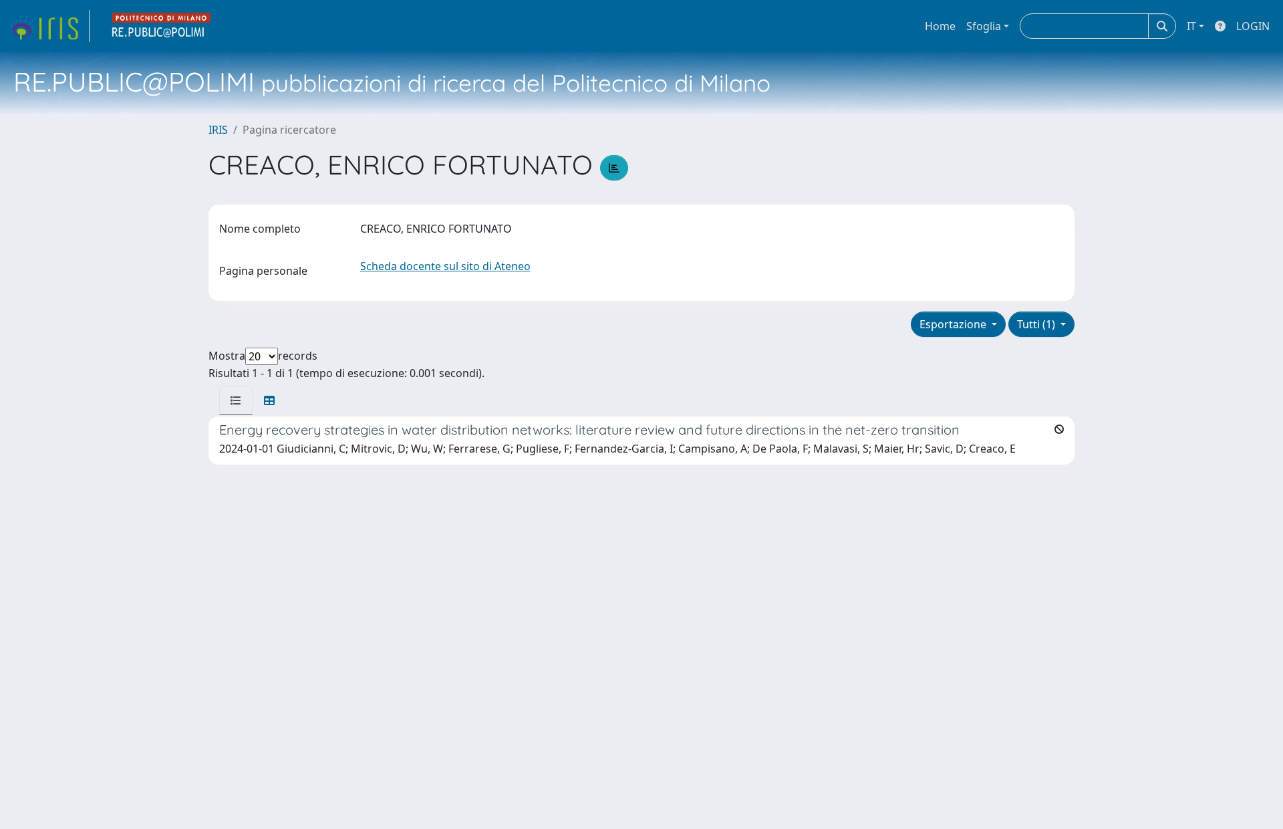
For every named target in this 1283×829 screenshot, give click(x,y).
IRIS (218, 129)
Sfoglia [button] (983, 26)
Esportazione (954, 324)
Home (940, 26)
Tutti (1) (1037, 324)
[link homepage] (49, 26)
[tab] (236, 400)
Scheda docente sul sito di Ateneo (445, 266)
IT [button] (1191, 26)
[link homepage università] (161, 26)
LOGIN (1253, 26)
